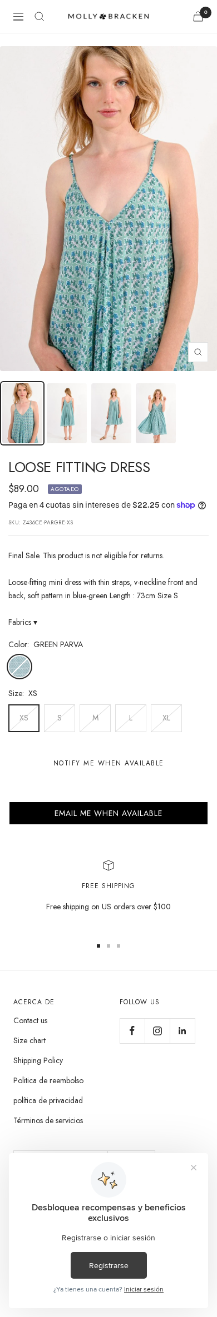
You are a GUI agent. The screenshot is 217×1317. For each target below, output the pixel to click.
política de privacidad (48, 1100)
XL (166, 717)
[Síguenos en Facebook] (132, 1030)
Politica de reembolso (48, 1080)
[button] (108, 813)
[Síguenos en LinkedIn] (182, 1030)
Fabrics (22, 622)
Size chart (29, 1040)
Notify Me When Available (108, 763)
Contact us (30, 1020)
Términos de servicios (48, 1120)
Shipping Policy (38, 1060)
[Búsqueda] (39, 17)
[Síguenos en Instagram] (157, 1030)
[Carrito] (198, 16)
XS (23, 717)
